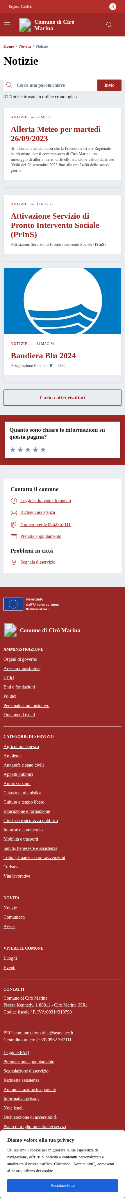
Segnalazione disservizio (26, 1070)
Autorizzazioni (17, 783)
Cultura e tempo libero (23, 802)
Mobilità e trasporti (20, 839)
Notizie (10, 907)
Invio (109, 85)
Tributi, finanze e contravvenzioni (34, 857)
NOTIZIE (19, 117)
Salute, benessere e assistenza (30, 848)
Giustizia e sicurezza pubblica (30, 820)
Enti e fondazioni (19, 686)
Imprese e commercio (23, 829)
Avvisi (9, 926)
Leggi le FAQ (16, 1052)
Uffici (8, 677)
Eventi (9, 967)
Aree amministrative (21, 668)
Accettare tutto (63, 1185)
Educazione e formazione (26, 811)
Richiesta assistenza (21, 1080)
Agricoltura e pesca (21, 746)
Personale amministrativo (26, 705)
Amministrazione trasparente (29, 1089)
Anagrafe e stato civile (23, 765)
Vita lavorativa (16, 876)
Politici (9, 696)
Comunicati (14, 917)
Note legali (13, 1107)
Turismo (11, 866)
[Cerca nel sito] (109, 25)
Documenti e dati (19, 714)
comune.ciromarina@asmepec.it (44, 1032)
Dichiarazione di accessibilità (30, 1117)
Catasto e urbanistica (22, 792)
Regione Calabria (20, 7)
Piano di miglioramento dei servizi (34, 1126)
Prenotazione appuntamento (28, 1061)
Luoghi (10, 958)
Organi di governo (20, 659)
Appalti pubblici (18, 774)
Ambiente (12, 755)
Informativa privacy (21, 1098)
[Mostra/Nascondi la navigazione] (6, 24)
